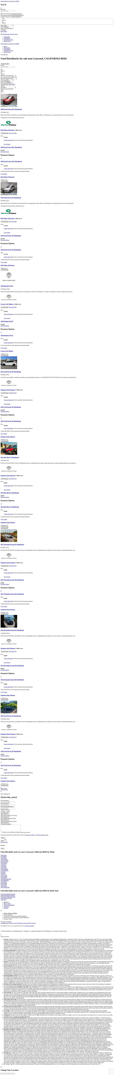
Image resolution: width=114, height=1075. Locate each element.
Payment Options (5, 151)
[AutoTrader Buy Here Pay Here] (9, 34)
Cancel (2, 837)
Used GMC (3, 866)
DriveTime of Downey (8, 130)
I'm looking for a (5, 812)
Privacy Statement (8, 914)
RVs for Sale (32, 923)
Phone (7, 806)
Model (2, 27)
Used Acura (3, 855)
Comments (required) (6, 824)
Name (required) (5, 800)
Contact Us (6, 906)
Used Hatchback (5, 895)
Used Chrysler (4, 862)
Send (2, 840)
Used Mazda (4, 877)
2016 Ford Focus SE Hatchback (11, 197)
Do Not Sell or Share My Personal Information (15, 916)
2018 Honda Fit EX (7, 286)
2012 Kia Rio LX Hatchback (10, 457)
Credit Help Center (8, 39)
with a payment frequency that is (9, 821)
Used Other (3, 899)
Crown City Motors (7, 304)
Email (8, 811)
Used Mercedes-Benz (6, 879)
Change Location (5, 63)
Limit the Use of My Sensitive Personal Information (16, 917)
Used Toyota (4, 886)
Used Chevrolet (4, 860)
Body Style (3, 28)
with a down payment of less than (9, 815)
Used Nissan (4, 881)
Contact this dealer (8, 140)
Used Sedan (12, 895)
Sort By (2, 86)
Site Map (6, 908)
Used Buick (3, 858)
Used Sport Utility (5, 897)
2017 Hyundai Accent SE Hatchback (12, 544)
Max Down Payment (6, 13)
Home (5, 46)
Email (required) (5, 803)
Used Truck (12, 897)
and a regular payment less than (8, 818)
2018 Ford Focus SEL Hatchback (11, 109)
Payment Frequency (5, 16)
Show (2, 90)
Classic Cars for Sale (14, 923)
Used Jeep (3, 872)
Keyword (3, 9)
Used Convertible (5, 894)
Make (2, 25)
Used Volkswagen (5, 887)
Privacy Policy (31, 835)
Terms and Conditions (9, 905)
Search (2, 65)
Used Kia (3, 873)
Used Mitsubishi (5, 880)
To (2, 21)
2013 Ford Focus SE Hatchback (11, 716)
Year (2, 69)
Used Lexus (4, 874)
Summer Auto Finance (8, 390)
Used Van (3, 898)
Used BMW (4, 856)
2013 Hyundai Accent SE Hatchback (12, 630)
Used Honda (4, 867)
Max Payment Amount (6, 15)
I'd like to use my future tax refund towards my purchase (16, 832)
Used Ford (3, 865)
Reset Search (4, 31)
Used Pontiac (4, 883)
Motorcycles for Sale (24, 923)
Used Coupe (12, 894)
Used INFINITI (4, 870)
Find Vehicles (7, 38)
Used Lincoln (4, 876)
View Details (7, 144)
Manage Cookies (8, 919)
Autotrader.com (4, 923)
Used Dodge (4, 863)
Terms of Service (41, 835)
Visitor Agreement (29, 925)
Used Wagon (8, 898)
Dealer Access (7, 41)
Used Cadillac (4, 859)
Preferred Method (5, 809)
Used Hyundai (4, 869)
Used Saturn (4, 884)
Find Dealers (7, 37)
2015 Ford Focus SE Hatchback (11, 372)
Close (2, 848)
